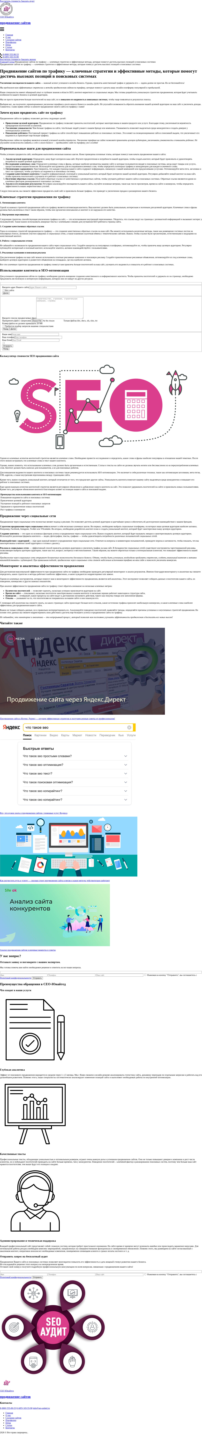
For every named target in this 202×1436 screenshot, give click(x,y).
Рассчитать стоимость (10, 59)
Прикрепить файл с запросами (16, 320)
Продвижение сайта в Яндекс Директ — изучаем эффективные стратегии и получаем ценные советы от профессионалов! (57, 718)
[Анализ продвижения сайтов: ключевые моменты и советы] (55, 945)
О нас (8, 37)
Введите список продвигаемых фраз (19, 318)
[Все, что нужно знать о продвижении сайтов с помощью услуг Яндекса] (68, 808)
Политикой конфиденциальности (15, 978)
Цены (8, 45)
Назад (5, 329)
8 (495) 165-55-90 (11, 57)
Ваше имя (6, 334)
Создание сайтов (13, 40)
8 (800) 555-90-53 (11, 54)
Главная (9, 35)
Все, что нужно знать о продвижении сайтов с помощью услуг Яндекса (33, 813)
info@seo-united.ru (41, 1408)
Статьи (8, 47)
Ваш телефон (8, 337)
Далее (6, 293)
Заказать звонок (28, 59)
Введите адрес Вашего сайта (15, 287)
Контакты (10, 50)
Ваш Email (7, 340)
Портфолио (10, 42)
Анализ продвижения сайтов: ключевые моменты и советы (28, 950)
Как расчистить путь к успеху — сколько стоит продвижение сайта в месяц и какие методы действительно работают (55, 880)
